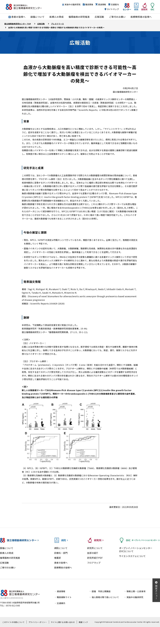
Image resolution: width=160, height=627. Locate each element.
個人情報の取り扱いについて (105, 597)
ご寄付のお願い (8, 567)
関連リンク (83, 622)
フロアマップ (93, 562)
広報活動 (4, 562)
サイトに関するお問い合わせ (63, 622)
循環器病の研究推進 (10, 557)
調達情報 (102, 4)
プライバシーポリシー (37, 622)
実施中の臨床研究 (72, 4)
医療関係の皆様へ (63, 567)
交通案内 (115, 4)
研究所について (95, 548)
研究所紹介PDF (95, 557)
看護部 (57, 557)
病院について (61, 548)
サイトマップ (113, 9)
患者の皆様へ (61, 562)
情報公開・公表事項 (136, 591)
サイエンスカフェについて (132, 556)
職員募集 (89, 4)
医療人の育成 (6, 552)
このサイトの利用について (13, 622)
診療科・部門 (61, 552)
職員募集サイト (64, 597)
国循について (6, 548)
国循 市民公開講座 (101, 591)
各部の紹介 (92, 552)
